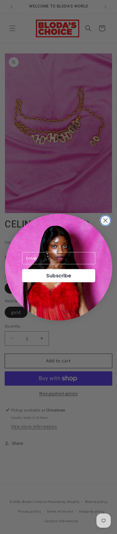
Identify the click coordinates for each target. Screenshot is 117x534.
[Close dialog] (105, 220)
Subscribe (58, 275)
